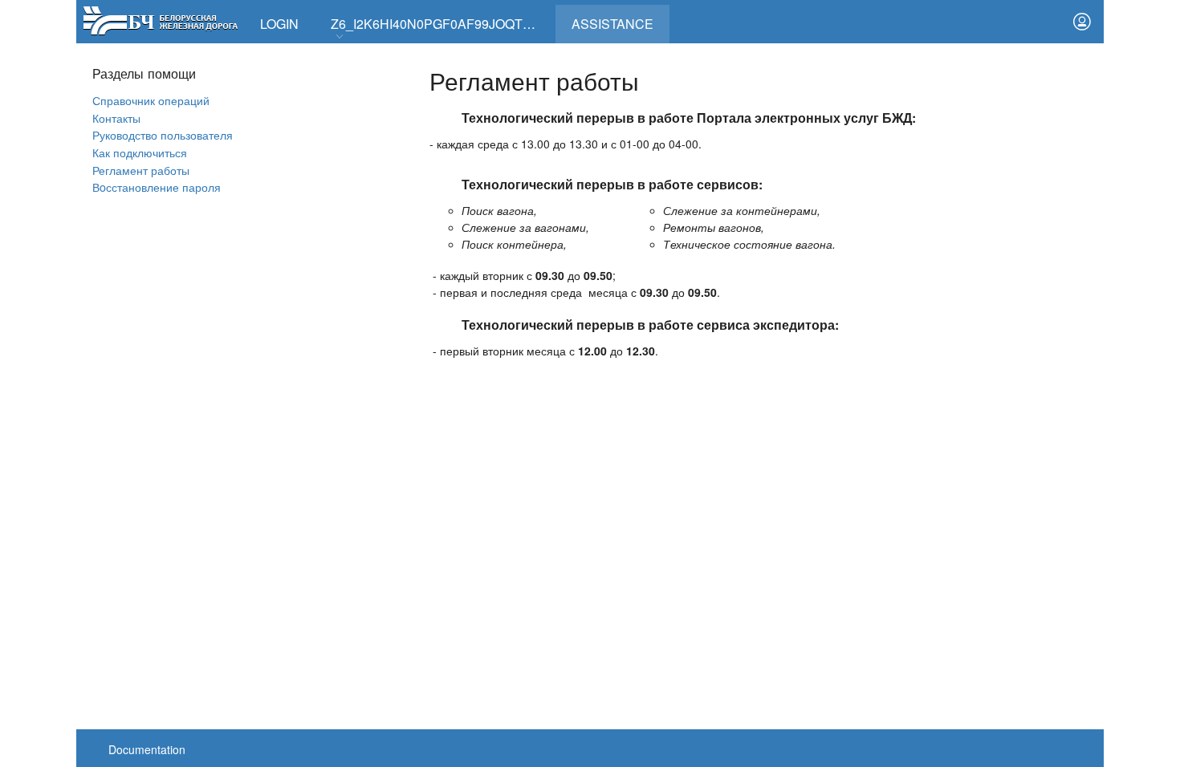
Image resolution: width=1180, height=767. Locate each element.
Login (279, 23)
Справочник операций (151, 99)
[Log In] (1082, 21)
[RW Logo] (160, 19)
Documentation (146, 749)
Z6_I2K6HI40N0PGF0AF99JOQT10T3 (441, 23)
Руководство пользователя (162, 134)
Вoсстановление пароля (156, 186)
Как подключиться (139, 152)
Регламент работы (140, 169)
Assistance (620, 19)
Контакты (116, 117)
